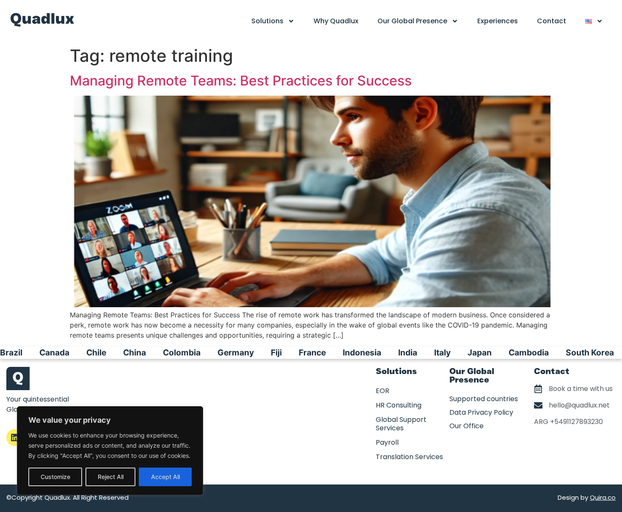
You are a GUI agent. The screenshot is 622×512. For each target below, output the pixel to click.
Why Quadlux (336, 21)
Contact (551, 21)
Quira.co (603, 497)
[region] (110, 450)
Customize (55, 476)
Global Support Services (401, 424)
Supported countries (483, 399)
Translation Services (409, 457)
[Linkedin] (14, 437)
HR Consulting (398, 405)
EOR (382, 391)
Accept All (165, 476)
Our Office (466, 426)
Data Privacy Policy (481, 412)
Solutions (267, 21)
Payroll (387, 442)
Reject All (111, 476)
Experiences (497, 21)
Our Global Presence (412, 21)
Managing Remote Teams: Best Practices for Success (241, 80)
